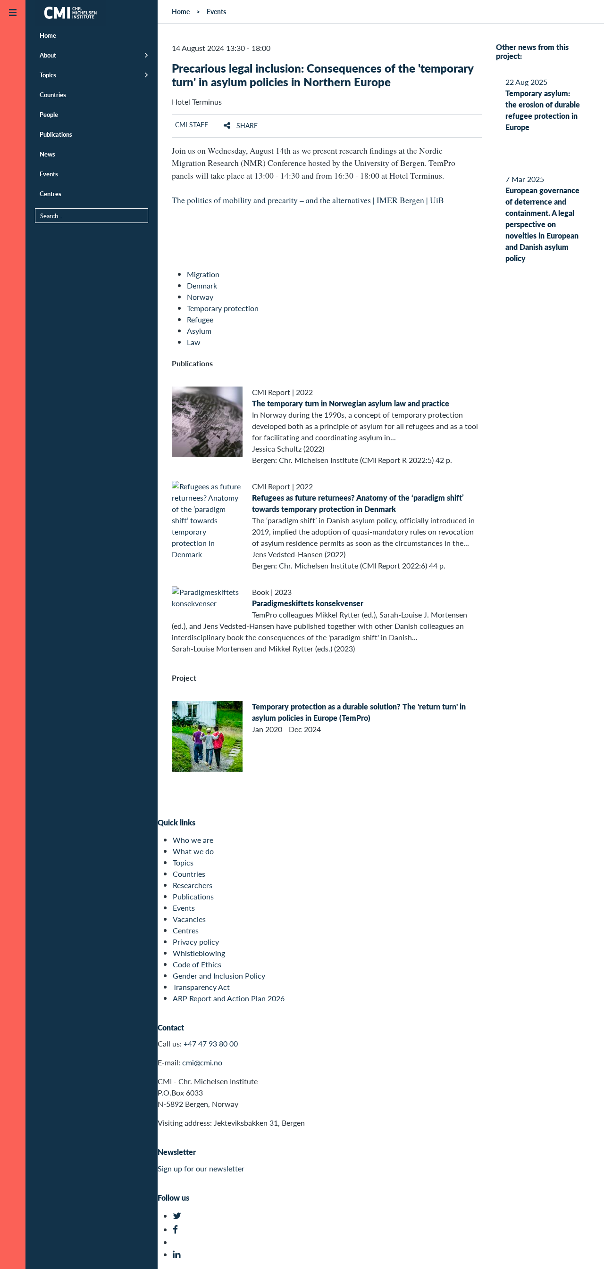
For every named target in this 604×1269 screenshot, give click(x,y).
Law (194, 342)
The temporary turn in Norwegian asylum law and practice (350, 403)
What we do (193, 851)
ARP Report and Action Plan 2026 (229, 998)
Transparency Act (201, 986)
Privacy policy (196, 941)
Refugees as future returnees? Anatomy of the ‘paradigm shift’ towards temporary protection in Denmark (358, 503)
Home (48, 35)
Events (49, 173)
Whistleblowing (199, 953)
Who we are (193, 839)
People (49, 114)
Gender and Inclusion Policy (219, 975)
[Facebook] (178, 1229)
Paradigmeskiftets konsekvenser (307, 603)
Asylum (199, 330)
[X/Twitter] (178, 1216)
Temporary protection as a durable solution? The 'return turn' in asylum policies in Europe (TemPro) (359, 712)
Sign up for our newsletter (201, 1168)
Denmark (202, 285)
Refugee (200, 319)
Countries (53, 94)
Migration (203, 274)
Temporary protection (223, 308)
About (48, 54)
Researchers (192, 885)
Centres (50, 193)
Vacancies (189, 919)
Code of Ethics (197, 964)
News (47, 153)
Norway (200, 296)
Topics (48, 74)
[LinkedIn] (178, 1254)
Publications (56, 134)
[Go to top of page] (582, 1249)
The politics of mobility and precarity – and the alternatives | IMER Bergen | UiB (308, 200)
